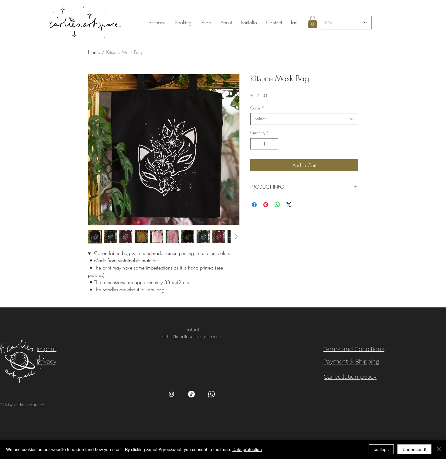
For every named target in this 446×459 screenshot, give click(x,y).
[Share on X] (288, 204)
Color (257, 108)
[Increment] (273, 144)
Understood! (414, 449)
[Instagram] (171, 394)
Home (94, 52)
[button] (312, 22)
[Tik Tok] (191, 394)
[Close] (438, 449)
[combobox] (304, 119)
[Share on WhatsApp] (277, 204)
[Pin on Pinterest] (265, 204)
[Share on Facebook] (254, 204)
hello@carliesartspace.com (191, 337)
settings (381, 449)
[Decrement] (255, 144)
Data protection (247, 449)
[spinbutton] (264, 144)
